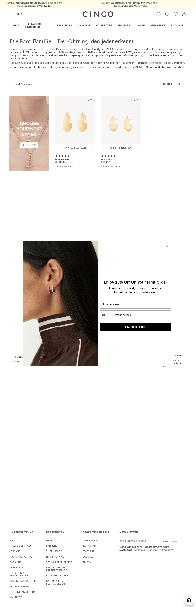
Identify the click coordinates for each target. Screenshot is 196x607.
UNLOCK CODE (135, 327)
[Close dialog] (167, 246)
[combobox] (106, 315)
